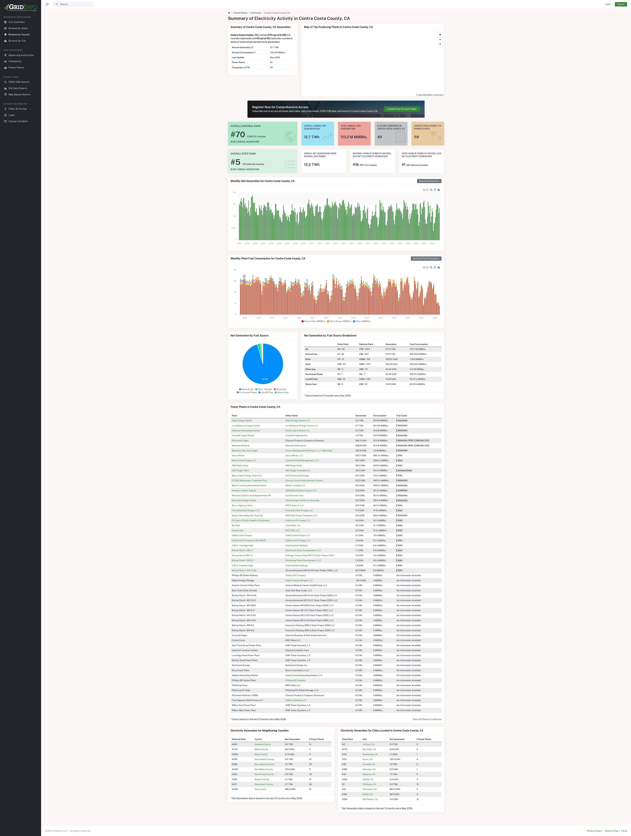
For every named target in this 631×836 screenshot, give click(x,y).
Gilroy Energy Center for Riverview (302, 500)
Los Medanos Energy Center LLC (301, 425)
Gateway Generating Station (246, 430)
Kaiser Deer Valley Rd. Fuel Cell (247, 515)
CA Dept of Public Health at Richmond (250, 520)
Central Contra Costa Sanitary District (304, 480)
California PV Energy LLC (297, 520)
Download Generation (429, 181)
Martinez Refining (240, 445)
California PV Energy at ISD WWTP (249, 540)
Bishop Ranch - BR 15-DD (244, 570)
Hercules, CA (369, 769)
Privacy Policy (594, 831)
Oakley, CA (368, 779)
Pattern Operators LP (295, 700)
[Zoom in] (440, 34)
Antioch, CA (368, 744)
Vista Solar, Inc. (293, 525)
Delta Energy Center (242, 420)
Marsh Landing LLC (295, 485)
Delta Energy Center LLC (297, 420)
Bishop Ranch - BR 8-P (243, 560)
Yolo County (260, 789)
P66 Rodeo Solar (240, 465)
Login (608, 4)
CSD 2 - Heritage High (242, 545)
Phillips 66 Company (295, 575)
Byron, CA (368, 759)
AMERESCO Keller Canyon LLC (301, 490)
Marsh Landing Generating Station (249, 485)
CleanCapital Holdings (296, 545)
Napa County (261, 754)
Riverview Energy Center (244, 500)
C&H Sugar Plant (240, 470)
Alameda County (263, 744)
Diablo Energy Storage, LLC (299, 580)
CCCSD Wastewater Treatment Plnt (249, 480)
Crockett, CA (369, 764)
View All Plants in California (427, 719)
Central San (238, 530)
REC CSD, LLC (292, 530)
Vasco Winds (238, 455)
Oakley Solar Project (242, 535)
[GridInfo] (20, 7)
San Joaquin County (264, 764)
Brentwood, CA (370, 754)
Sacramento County (264, 759)
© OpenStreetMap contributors (429, 94)
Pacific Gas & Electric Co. (297, 430)
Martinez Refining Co (295, 445)
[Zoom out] (440, 39)
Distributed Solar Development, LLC (303, 550)
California (255, 13)
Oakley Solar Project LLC (297, 535)
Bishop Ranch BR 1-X (242, 555)
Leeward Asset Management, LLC (302, 460)
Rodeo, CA (368, 794)
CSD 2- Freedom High (242, 565)
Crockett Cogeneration (296, 435)
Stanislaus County (264, 784)
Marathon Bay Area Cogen (245, 450)
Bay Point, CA (369, 749)
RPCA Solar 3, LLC (294, 505)
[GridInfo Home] (229, 13)
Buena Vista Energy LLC (244, 460)
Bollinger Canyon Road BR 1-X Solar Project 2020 (309, 555)
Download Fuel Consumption (426, 258)
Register (621, 4)
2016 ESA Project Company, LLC (301, 515)
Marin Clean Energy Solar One (247, 475)
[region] (20, 423)
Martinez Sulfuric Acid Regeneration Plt (251, 495)
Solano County (262, 779)
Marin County (261, 749)
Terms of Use (611, 831)
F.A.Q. (624, 831)
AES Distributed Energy (297, 475)
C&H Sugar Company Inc (297, 470)
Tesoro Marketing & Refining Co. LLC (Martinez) (308, 450)
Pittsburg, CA (369, 784)
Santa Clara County (264, 774)
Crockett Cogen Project (243, 435)
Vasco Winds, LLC (294, 455)
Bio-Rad (236, 525)
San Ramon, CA (370, 799)
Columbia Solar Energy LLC (299, 510)
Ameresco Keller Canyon (244, 490)
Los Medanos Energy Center (246, 425)
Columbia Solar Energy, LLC (245, 510)
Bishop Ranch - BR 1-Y (242, 550)
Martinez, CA (369, 774)
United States (240, 13)
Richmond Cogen (240, 440)
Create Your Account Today (402, 109)
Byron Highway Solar (242, 505)
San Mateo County (264, 769)
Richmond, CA (370, 789)
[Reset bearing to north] (440, 44)
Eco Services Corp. (294, 495)
